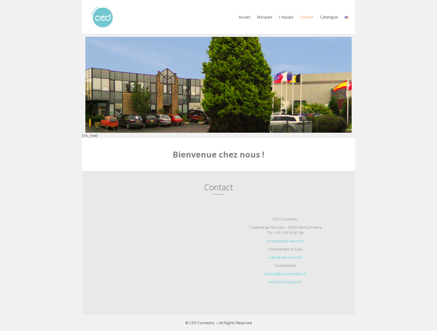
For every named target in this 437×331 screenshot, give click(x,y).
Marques (264, 17)
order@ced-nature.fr (285, 257)
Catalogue (329, 17)
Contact (306, 17)
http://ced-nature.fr (285, 281)
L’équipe (286, 17)
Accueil (244, 17)
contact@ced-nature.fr (285, 240)
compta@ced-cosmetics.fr (285, 273)
